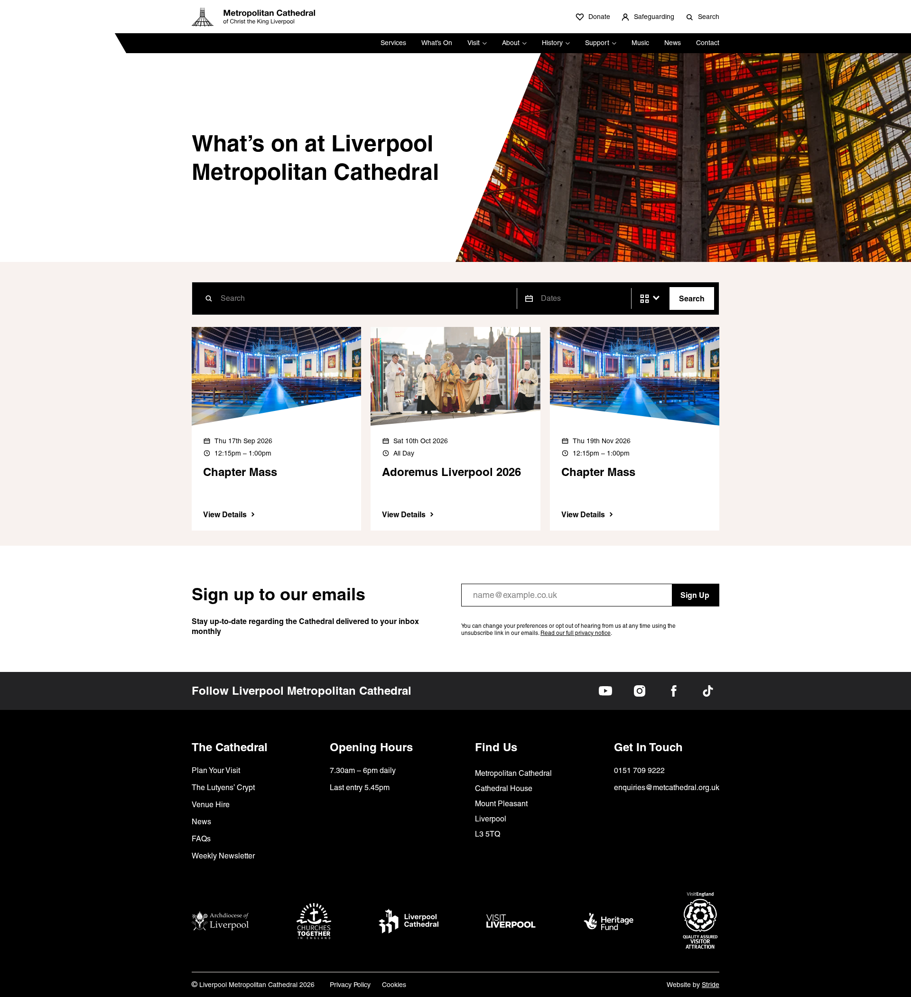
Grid (645, 299)
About (511, 43)
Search (692, 298)
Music (640, 43)
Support (597, 43)
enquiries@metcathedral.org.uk (666, 787)
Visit (473, 43)
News (672, 43)
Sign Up (694, 595)
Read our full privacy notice (575, 633)
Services (393, 43)
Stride (710, 984)
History (552, 43)
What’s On (436, 43)
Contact (707, 43)
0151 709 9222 (639, 770)
